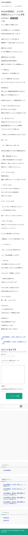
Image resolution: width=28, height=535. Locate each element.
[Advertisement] (13, 435)
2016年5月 (6, 517)
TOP (6, 6)
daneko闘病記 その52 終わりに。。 (13, 484)
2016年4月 (6, 520)
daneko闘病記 (6, 2)
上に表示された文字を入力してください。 (12, 389)
